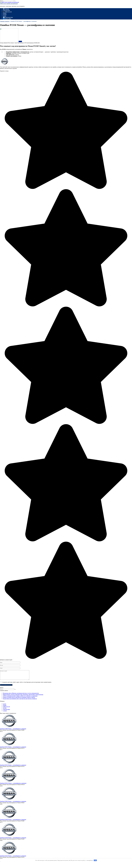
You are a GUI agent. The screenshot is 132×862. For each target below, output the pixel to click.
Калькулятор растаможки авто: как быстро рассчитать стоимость (20, 698)
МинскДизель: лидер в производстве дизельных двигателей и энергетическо (23, 694)
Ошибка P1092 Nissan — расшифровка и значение (13, 801)
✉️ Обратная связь (8, 17)
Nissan (4, 13)
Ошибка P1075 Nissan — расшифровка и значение (13, 746)
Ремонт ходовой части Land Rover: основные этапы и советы (19, 697)
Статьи (5, 710)
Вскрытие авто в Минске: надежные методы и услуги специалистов (21, 693)
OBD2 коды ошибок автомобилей (9, 3)
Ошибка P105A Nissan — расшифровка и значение (13, 783)
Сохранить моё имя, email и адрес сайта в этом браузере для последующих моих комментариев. (27, 682)
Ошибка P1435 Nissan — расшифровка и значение (13, 855)
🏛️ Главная (6, 9)
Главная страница (4, 21)
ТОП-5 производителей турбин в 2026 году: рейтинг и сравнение (20, 696)
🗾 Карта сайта (7, 18)
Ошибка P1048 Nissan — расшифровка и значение (13, 819)
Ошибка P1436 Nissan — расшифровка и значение (13, 837)
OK (95, 860)
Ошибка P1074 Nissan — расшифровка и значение (13, 765)
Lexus (4, 15)
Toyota (4, 14)
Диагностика (6, 10)
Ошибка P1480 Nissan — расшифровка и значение (13, 728)
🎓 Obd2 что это (7, 11)
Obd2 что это (6, 706)
